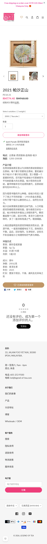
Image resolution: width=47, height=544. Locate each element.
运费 (17, 102)
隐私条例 (9, 446)
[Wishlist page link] (21, 17)
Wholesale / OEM (13, 421)
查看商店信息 (11, 148)
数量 (5, 122)
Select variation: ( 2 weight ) (14, 111)
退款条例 (9, 452)
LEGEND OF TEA (27, 536)
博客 (7, 414)
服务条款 (9, 466)
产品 (7, 400)
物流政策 (9, 459)
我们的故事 (10, 393)
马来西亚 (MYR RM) (30, 505)
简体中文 (11, 505)
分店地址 (9, 407)
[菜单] (42, 17)
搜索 (7, 439)
